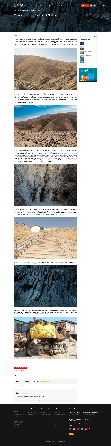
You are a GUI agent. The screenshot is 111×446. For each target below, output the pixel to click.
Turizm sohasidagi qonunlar (31, 417)
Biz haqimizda (44, 412)
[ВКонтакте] (19, 370)
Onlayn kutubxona (18, 429)
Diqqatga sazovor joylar (22, 10)
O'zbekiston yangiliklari (59, 414)
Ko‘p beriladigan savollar (19, 414)
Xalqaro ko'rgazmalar (32, 412)
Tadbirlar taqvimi (18, 426)
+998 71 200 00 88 (74, 413)
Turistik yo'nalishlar (31, 420)
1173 (70, 425)
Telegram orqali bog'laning (21, 367)
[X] (21, 370)
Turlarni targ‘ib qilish (32, 414)
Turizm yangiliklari (58, 412)
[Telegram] (25, 370)
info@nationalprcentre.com (90, 413)
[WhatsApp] (23, 370)
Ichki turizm (16, 424)
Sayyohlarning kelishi (46, 414)
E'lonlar (56, 425)
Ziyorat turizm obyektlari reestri (19, 417)
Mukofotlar (57, 421)
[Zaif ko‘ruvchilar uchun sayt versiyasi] (94, 5)
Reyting (56, 419)
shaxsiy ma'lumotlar (50, 400)
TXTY (55, 423)
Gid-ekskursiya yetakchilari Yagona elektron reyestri (18, 421)
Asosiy (15, 10)
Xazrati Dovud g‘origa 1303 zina (33, 10)
